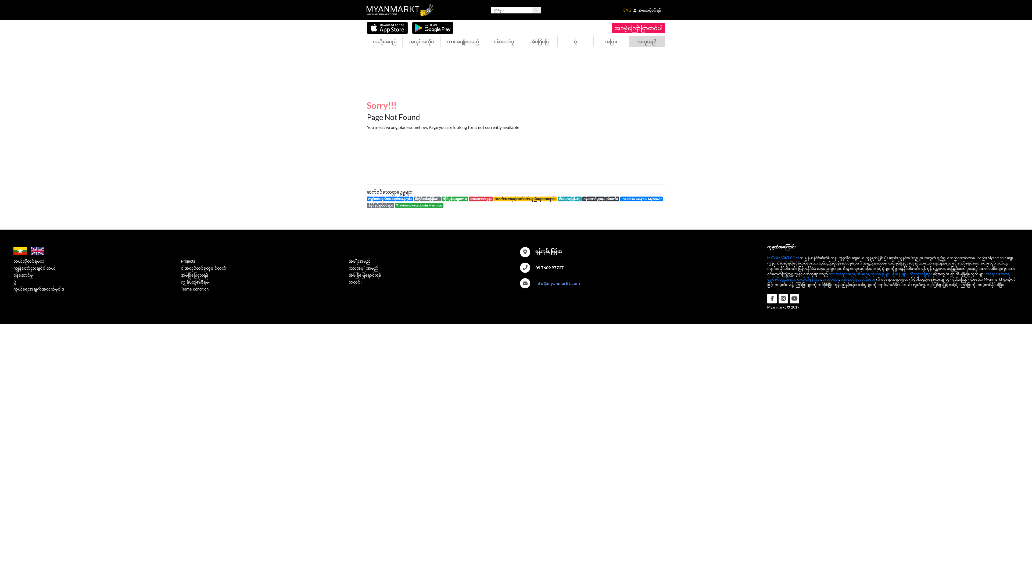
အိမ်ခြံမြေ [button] (540, 41)
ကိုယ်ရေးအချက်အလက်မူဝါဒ (38, 289)
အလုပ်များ (831, 279)
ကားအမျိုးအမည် (363, 268)
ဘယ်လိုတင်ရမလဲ (28, 261)
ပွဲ (14, 282)
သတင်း (355, 282)
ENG (627, 10)
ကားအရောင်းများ (842, 274)
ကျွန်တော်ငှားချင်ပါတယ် (34, 268)
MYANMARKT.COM (783, 258)
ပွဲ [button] (575, 41)
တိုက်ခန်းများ (881, 274)
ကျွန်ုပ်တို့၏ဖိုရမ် (195, 282)
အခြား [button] (611, 41)
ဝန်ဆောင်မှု (23, 275)
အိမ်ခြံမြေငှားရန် (194, 275)
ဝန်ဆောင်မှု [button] (504, 41)
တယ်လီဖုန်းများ (809, 279)
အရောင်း (992, 274)
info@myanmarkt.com (557, 283)
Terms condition (195, 289)
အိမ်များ (863, 274)
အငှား (1004, 274)
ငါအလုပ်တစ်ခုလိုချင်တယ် (203, 268)
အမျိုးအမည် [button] (385, 41)
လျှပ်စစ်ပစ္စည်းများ (781, 279)
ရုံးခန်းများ (900, 274)
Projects (188, 261)
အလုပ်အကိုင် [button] (421, 41)
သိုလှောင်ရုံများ (920, 274)
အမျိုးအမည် (360, 261)
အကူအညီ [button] (647, 41)
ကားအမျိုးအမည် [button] (463, 41)
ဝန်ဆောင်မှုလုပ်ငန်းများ (858, 279)
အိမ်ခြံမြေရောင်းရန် (365, 275)
